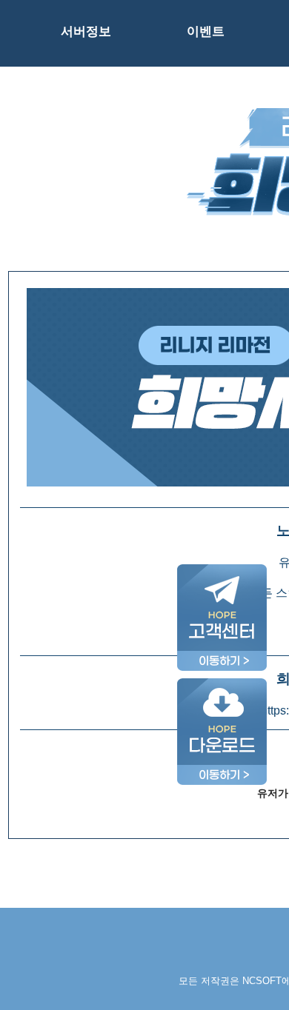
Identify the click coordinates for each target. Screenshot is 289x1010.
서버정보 (86, 31)
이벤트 (206, 31)
